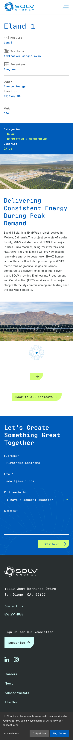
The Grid (11, 702)
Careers (10, 674)
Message (10, 511)
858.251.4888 (13, 614)
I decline (39, 733)
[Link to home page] (21, 572)
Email (7, 474)
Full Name (10, 455)
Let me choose (11, 733)
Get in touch (52, 544)
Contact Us (13, 606)
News (8, 683)
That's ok (59, 733)
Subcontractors (16, 693)
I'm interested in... (16, 492)
